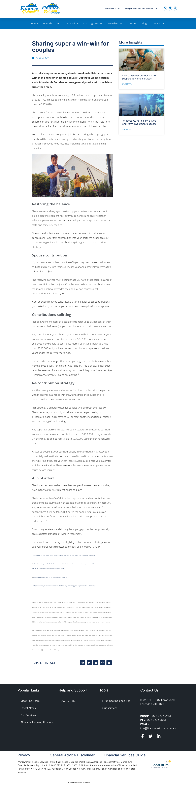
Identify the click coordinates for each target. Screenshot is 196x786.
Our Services (71, 23)
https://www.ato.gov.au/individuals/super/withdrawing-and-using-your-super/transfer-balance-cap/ (64, 586)
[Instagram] (175, 8)
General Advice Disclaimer (72, 755)
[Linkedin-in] (158, 736)
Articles (133, 23)
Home (34, 23)
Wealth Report (116, 23)
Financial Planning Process (37, 722)
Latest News (28, 708)
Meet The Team (51, 23)
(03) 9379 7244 (112, 8)
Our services (109, 708)
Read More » (127, 84)
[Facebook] (165, 8)
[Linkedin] (170, 8)
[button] (82, 662)
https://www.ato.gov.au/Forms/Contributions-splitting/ (50, 577)
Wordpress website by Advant (79, 783)
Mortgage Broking (93, 23)
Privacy (24, 755)
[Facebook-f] (142, 736)
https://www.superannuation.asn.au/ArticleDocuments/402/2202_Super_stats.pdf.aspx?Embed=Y (64, 555)
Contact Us (159, 23)
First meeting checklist (116, 700)
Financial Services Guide (125, 755)
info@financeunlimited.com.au (141, 8)
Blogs (145, 23)
